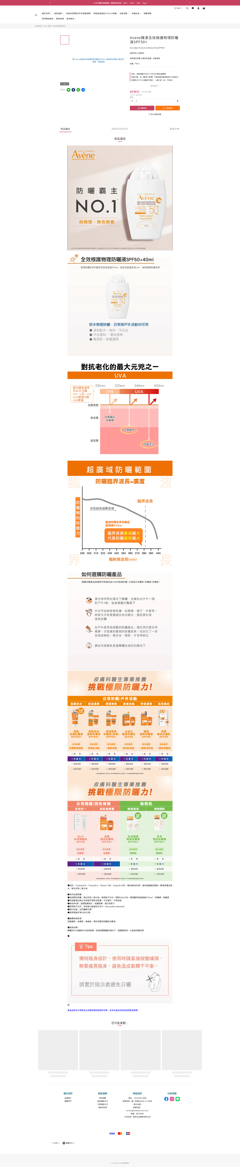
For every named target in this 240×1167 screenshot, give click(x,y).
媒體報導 (148, 13)
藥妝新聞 (60, 18)
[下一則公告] (190, 3)
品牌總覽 (123, 13)
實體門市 (68, 1101)
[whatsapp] (78, 90)
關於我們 (46, 13)
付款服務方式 (102, 1104)
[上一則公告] (50, 3)
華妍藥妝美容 (48, 18)
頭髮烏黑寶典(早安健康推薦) (78, 13)
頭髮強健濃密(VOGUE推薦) (105, 13)
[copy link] (83, 90)
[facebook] (73, 90)
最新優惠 (58, 13)
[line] (68, 90)
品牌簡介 (68, 1098)
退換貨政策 (102, 1107)
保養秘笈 (135, 13)
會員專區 (70, 18)
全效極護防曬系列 (59, 26)
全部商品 (38, 26)
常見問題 (102, 1098)
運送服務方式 (102, 1101)
